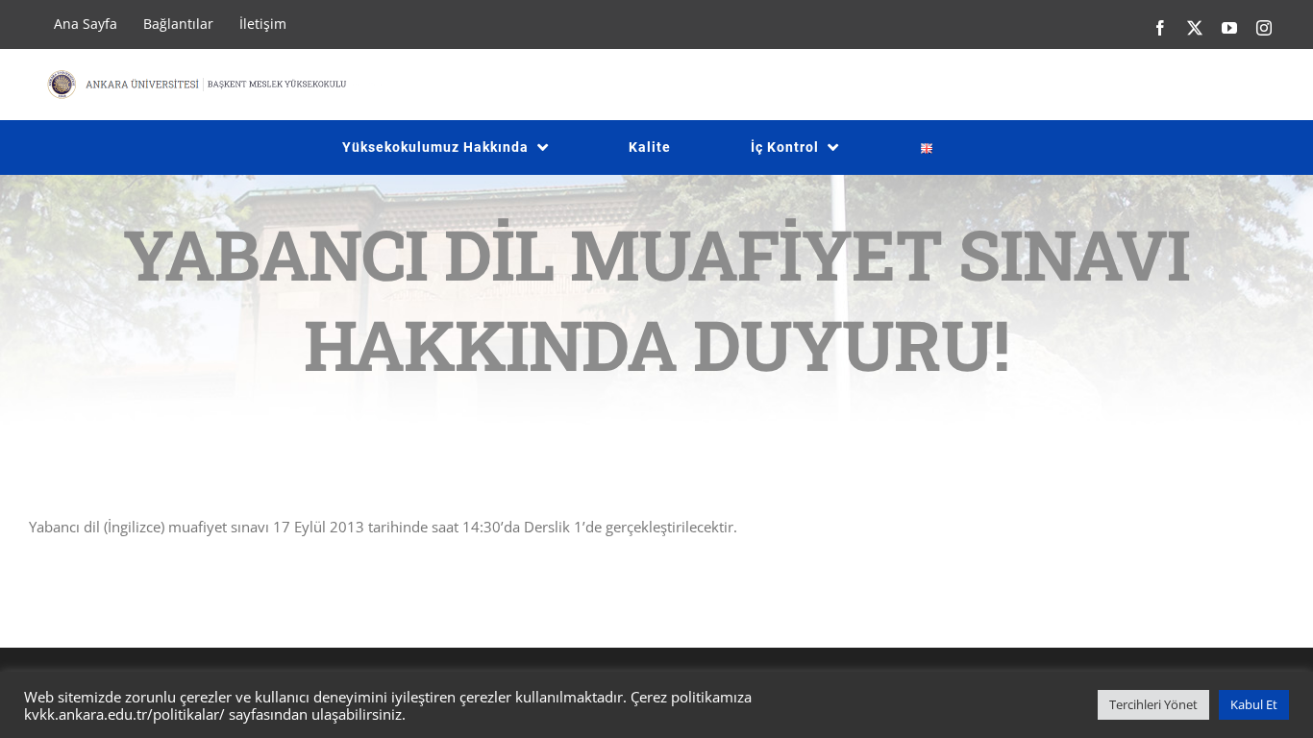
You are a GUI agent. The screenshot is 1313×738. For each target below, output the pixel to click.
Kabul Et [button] (1253, 704)
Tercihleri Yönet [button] (1153, 704)
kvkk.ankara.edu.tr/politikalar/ (124, 714)
